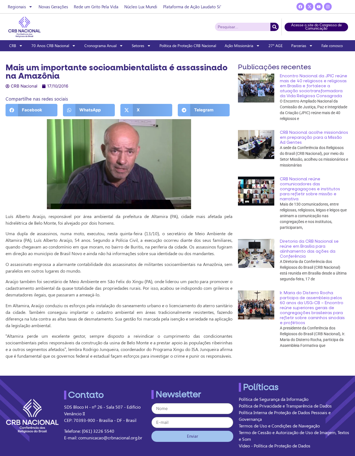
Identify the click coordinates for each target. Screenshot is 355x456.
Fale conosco (332, 45)
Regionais (17, 6)
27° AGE (275, 45)
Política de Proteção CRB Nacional (187, 45)
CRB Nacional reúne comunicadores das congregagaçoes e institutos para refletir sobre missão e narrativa (310, 189)
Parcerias (298, 45)
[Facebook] (300, 7)
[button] (31, 110)
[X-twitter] (309, 7)
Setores (138, 45)
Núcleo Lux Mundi (140, 6)
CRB (12, 45)
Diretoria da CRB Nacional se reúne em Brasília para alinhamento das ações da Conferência (309, 249)
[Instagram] (328, 7)
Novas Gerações (53, 6)
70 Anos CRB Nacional (50, 45)
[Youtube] (319, 7)
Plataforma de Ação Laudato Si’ (192, 6)
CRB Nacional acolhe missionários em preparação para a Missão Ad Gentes (314, 137)
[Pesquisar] (274, 27)
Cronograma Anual (100, 45)
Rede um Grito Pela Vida (96, 6)
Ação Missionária (239, 45)
